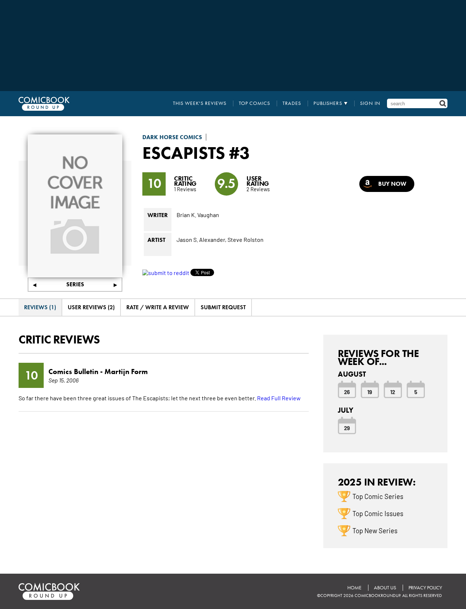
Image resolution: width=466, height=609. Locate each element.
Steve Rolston (246, 239)
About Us (385, 588)
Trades (292, 103)
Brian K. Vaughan (198, 214)
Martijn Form (126, 371)
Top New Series (375, 530)
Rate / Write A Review (157, 307)
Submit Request (223, 307)
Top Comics (254, 103)
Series (75, 284)
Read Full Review (279, 397)
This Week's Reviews (199, 103)
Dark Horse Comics (172, 137)
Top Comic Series (377, 496)
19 (369, 391)
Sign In (370, 103)
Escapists (183, 152)
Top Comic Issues (377, 513)
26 (347, 391)
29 (347, 427)
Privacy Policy (425, 588)
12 (392, 391)
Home (354, 588)
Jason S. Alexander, (201, 239)
